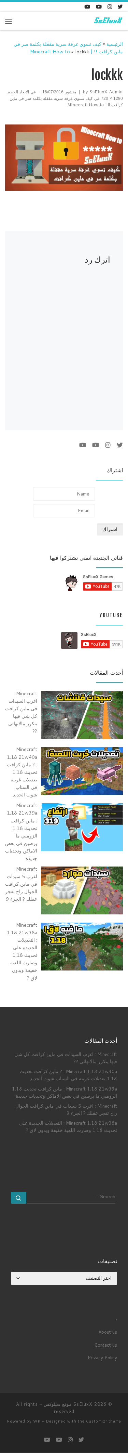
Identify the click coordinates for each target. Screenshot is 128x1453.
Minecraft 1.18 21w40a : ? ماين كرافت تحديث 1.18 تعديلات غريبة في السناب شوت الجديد (68, 1075)
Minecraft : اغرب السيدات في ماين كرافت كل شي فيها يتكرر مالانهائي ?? (65, 1058)
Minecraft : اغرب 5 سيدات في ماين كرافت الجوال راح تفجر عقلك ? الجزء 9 (66, 1109)
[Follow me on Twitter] (120, 7)
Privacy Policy (102, 1357)
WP (37, 1421)
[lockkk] (64, 157)
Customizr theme (103, 1421)
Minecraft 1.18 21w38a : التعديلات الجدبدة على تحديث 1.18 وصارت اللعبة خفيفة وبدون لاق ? (68, 1126)
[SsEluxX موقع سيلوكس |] (107, 21)
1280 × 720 (112, 98)
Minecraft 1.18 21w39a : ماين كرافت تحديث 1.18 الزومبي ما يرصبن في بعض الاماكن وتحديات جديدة (64, 1092)
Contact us (105, 1345)
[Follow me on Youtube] (99, 7)
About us (107, 1332)
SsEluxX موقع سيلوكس (68, 1404)
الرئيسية (114, 44)
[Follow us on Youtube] (87, 7)
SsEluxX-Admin (106, 92)
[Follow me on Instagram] (110, 7)
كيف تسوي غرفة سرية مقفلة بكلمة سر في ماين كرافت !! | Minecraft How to (68, 47)
